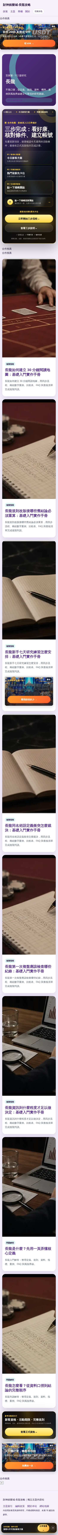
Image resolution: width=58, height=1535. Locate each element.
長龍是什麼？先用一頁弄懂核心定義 (28, 1250)
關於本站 (32, 1506)
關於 (27, 11)
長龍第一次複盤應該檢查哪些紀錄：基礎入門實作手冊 (28, 968)
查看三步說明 (29, 228)
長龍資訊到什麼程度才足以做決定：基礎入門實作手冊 (28, 1109)
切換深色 (38, 11)
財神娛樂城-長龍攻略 (17, 5)
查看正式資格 (29, 1431)
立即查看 (43, 1528)
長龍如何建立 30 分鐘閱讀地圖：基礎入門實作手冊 (27, 372)
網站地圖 (44, 1506)
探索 (5, 11)
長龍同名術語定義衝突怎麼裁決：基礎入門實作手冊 (28, 827)
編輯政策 (20, 1506)
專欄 (20, 11)
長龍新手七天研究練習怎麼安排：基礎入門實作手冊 (28, 654)
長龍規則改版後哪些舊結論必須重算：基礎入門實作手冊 (28, 513)
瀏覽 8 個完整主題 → (16, 100)
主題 (12, 11)
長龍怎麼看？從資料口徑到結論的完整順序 (28, 1387)
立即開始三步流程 (29, 218)
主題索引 (7, 1506)
